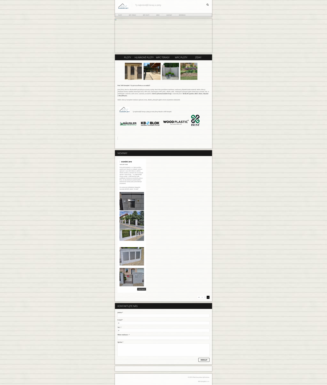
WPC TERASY (132, 15)
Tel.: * (119, 327)
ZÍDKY (158, 15)
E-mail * (120, 320)
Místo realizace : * (124, 335)
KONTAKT (169, 15)
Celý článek (141, 289)
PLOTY (120, 15)
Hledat (208, 4)
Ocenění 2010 (126, 162)
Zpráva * (120, 342)
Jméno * (120, 312)
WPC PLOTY (146, 15)
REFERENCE (182, 15)
